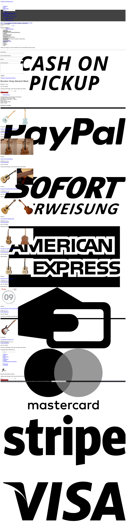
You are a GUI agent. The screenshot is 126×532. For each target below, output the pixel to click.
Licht (4, 45)
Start (2, 22)
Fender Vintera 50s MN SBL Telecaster (10, 129)
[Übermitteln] (3, 353)
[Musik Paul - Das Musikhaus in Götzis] (7, 1)
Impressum (5, 359)
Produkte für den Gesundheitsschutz (11, 32)
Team (4, 358)
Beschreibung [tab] (6, 94)
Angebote (5, 30)
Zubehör (5, 44)
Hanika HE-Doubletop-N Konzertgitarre (10, 188)
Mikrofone (5, 41)
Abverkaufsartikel (7, 31)
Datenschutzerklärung (61, 381)
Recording (5, 39)
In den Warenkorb (4, 92)
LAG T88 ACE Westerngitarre (7, 218)
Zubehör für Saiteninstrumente (15, 22)
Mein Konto (5, 8)
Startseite (5, 6)
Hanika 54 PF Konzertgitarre (7, 278)
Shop (4, 7)
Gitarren (5, 22)
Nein (55, 381)
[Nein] (66, 381)
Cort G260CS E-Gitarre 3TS (7, 339)
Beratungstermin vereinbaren (10, 361)
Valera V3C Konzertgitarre (7, 158)
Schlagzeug (6, 38)
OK (52, 381)
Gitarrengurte (26, 22)
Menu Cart (5, 363)
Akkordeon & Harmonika (9, 37)
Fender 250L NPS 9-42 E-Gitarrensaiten (10, 308)
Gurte (31, 22)
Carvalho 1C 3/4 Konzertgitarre (8, 248)
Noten (4, 43)
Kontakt (5, 12)
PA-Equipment (6, 40)
